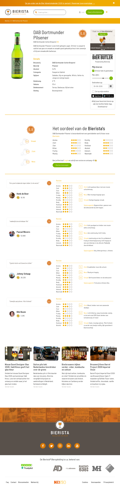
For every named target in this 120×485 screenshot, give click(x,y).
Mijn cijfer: (95, 75)
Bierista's (56, 136)
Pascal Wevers (23, 231)
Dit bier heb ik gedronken (104, 71)
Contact (13, 482)
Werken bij (34, 482)
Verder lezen (9, 386)
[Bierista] (15, 12)
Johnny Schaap (23, 273)
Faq (7, 482)
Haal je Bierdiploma (95, 12)
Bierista (7, 21)
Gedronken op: (97, 82)
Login (83, 12)
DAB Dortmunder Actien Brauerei (63, 62)
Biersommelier (23, 482)
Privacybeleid (109, 482)
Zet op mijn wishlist (102, 91)
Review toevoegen (62, 165)
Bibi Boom (21, 311)
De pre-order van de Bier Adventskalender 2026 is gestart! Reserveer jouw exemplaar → (60, 3)
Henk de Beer (23, 193)
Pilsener (55, 66)
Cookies (85, 482)
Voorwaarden (96, 482)
